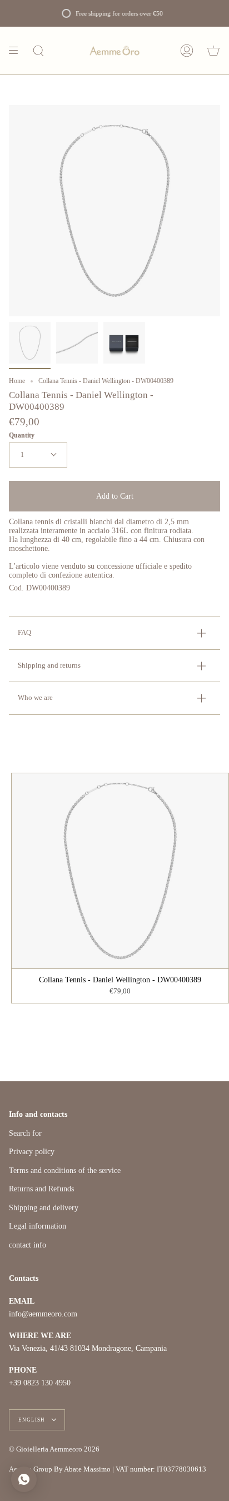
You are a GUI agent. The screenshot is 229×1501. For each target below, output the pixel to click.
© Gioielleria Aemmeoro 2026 (54, 1449)
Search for (25, 1133)
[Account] (186, 50)
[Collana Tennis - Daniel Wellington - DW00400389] (30, 343)
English (32, 1420)
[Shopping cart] (213, 50)
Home (17, 381)
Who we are (35, 698)
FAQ (24, 633)
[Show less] (17, 50)
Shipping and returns (49, 665)
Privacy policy (31, 1151)
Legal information (37, 1226)
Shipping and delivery (43, 1208)
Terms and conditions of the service (65, 1170)
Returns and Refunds (41, 1189)
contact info (27, 1245)
